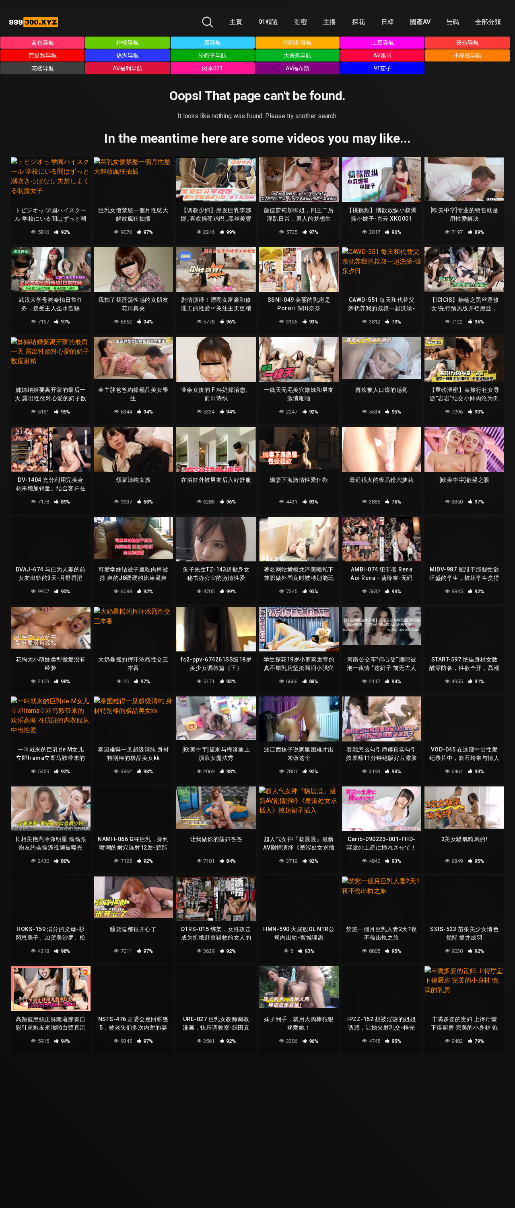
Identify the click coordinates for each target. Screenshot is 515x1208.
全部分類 (488, 22)
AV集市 (382, 55)
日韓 (387, 22)
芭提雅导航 (43, 55)
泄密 (300, 22)
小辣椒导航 (467, 55)
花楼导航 (42, 68)
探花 (358, 22)
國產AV (420, 22)
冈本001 (212, 68)
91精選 (268, 22)
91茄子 (382, 68)
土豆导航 (382, 42)
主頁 (235, 22)
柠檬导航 (127, 42)
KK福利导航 (297, 42)
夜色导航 (467, 42)
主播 (329, 22)
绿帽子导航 (212, 55)
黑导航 (212, 42)
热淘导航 (127, 55)
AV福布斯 (298, 68)
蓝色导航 (42, 42)
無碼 (452, 22)
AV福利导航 (127, 68)
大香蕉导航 (298, 55)
